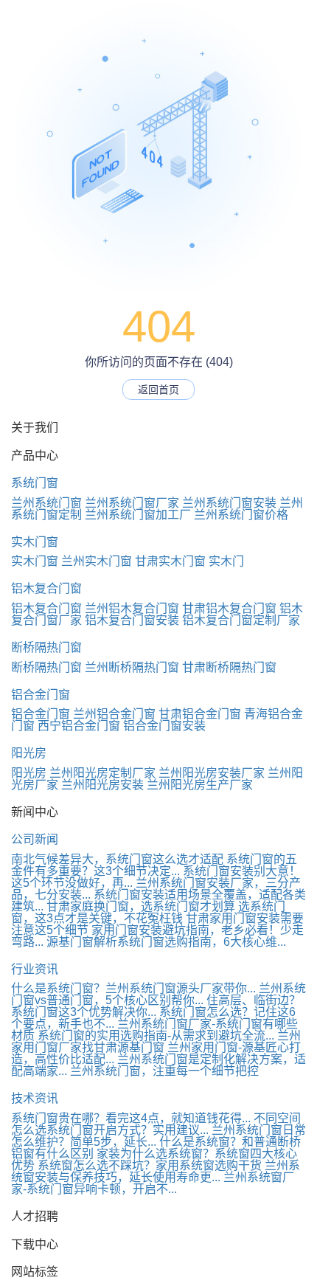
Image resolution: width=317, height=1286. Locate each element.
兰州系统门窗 (46, 503)
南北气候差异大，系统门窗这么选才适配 (117, 859)
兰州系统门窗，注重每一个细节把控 (177, 1071)
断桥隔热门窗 (46, 647)
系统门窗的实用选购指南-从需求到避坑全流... (156, 1035)
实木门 (226, 561)
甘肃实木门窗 (170, 561)
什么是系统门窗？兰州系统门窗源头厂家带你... (133, 988)
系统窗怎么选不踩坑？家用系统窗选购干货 (150, 1165)
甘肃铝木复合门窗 (229, 608)
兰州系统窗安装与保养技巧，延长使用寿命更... (155, 1171)
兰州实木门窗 (96, 561)
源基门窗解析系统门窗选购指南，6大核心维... (166, 942)
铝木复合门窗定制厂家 (241, 620)
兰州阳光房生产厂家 (200, 784)
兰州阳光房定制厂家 (102, 773)
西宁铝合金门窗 (79, 725)
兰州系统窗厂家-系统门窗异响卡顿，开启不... (152, 1183)
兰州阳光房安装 (102, 784)
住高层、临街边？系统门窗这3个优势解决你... (156, 1006)
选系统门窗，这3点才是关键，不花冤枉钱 (148, 912)
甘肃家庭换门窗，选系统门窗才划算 (140, 906)
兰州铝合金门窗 (114, 714)
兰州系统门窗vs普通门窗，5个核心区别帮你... (158, 994)
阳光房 (28, 753)
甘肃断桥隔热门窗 (229, 667)
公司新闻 (34, 839)
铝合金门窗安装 (164, 725)
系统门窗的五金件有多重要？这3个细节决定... (154, 865)
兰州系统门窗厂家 (132, 503)
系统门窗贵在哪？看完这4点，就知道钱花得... (131, 1118)
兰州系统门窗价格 (241, 514)
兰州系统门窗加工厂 (138, 514)
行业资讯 (34, 969)
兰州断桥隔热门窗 (132, 667)
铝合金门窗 (40, 694)
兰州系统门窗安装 (229, 503)
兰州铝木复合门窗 (132, 608)
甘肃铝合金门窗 (199, 714)
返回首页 (158, 389)
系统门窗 (34, 483)
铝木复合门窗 (46, 588)
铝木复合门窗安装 (132, 620)
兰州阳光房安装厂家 (211, 773)
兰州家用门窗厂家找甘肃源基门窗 (156, 1041)
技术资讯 (34, 1098)
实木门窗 (34, 542)
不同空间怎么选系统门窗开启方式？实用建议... (156, 1124)
